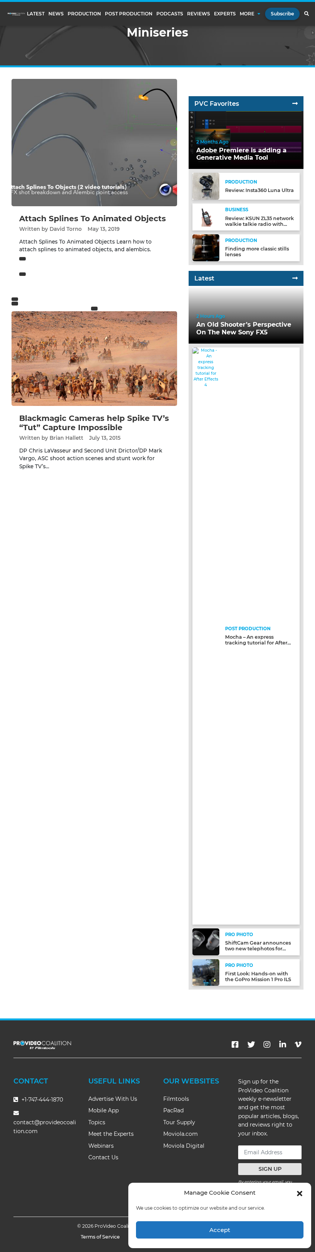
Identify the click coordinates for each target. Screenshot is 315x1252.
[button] (299, 1193)
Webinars (101, 1145)
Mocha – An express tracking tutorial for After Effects (256, 642)
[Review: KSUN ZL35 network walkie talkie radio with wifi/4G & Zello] (205, 216)
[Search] (306, 14)
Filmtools (176, 1098)
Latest (36, 14)
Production (84, 14)
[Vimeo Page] (298, 1044)
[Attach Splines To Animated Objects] (94, 142)
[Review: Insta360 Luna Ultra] (205, 186)
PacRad (173, 1110)
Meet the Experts (111, 1133)
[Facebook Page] (235, 1044)
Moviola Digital (183, 1145)
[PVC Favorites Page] (295, 103)
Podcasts (169, 14)
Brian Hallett (66, 438)
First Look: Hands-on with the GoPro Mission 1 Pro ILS (258, 976)
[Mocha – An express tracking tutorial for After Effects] (205, 635)
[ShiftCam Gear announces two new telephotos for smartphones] (205, 941)
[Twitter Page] (251, 1044)
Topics (96, 1122)
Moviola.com (180, 1133)
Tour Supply (179, 1122)
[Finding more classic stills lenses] (205, 247)
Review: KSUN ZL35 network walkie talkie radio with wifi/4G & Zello (259, 224)
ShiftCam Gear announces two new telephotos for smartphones (258, 948)
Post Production (129, 14)
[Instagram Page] (267, 1044)
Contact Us (103, 1157)
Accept (219, 1230)
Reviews (198, 14)
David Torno (66, 229)
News (56, 14)
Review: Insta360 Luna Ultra (259, 190)
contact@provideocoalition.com (44, 1126)
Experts (225, 14)
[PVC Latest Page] (295, 278)
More (247, 14)
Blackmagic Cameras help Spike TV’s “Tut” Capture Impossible (94, 423)
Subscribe (282, 14)
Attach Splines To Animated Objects (92, 218)
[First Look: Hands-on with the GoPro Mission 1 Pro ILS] (205, 972)
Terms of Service (100, 1237)
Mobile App (103, 1110)
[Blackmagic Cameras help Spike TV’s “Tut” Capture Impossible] (94, 358)
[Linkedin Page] (282, 1044)
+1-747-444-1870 (41, 1099)
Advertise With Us (112, 1098)
